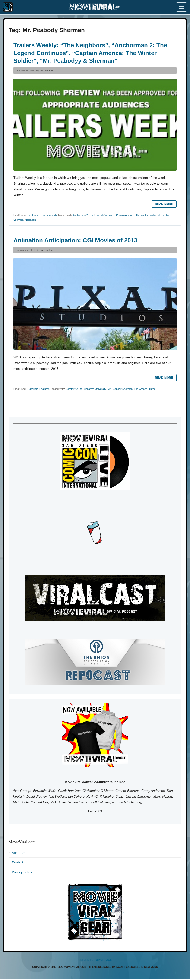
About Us (18, 853)
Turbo (152, 388)
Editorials (33, 388)
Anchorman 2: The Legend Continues (94, 215)
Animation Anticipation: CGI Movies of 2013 (75, 240)
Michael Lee (46, 70)
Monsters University (95, 388)
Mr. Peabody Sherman (120, 388)
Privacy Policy (22, 872)
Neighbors (31, 219)
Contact (17, 862)
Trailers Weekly (48, 215)
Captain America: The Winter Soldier (136, 215)
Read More (164, 204)
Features (33, 215)
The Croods (140, 388)
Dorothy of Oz (74, 388)
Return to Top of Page (95, 960)
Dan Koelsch (47, 250)
